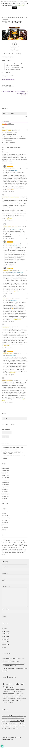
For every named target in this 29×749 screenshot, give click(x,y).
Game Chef (8, 86)
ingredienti (14, 547)
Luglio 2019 (5, 473)
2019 (10, 540)
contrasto (12, 542)
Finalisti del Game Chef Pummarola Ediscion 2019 (14, 456)
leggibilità (23, 547)
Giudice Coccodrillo (7, 380)
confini (9, 542)
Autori (3, 542)
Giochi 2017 (8, 85)
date (15, 542)
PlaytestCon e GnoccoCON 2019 (10, 449)
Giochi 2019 (5, 527)
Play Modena (4, 550)
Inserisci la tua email (6, 429)
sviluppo (13, 552)
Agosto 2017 (6, 496)
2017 (4, 86)
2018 (7, 540)
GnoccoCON (4, 547)
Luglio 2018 (5, 489)
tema (18, 552)
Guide (4, 529)
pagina (23, 549)
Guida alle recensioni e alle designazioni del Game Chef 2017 (21, 93)
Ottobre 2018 (6, 482)
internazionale (18, 547)
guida (10, 547)
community (6, 542)
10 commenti (5, 19)
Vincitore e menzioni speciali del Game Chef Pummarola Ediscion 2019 (12, 453)
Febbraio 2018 (6, 494)
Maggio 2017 (6, 503)
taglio (16, 552)
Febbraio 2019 (6, 480)
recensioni (4, 552)
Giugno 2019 (6, 475)
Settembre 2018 (6, 484)
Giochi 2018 (5, 525)
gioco (12, 86)
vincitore (22, 552)
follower (9, 545)
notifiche (20, 549)
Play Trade (17, 550)
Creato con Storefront (7, 739)
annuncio (19, 540)
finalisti (6, 545)
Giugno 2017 (6, 501)
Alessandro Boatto (13, 170)
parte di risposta (11, 249)
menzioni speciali (8, 549)
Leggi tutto (18, 700)
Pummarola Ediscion (22, 550)
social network (8, 552)
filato (2, 545)
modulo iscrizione (15, 549)
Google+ (7, 547)
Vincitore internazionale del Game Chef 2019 (13, 447)
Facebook (19, 542)
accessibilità (15, 540)
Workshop (3, 554)
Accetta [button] (14, 7)
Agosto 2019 (6, 470)
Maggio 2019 (6, 477)
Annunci (5, 513)
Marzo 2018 (5, 491)
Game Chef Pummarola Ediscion (20, 17)
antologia (23, 540)
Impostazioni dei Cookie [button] (20, 5)
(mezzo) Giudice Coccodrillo (10, 226)
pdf (25, 549)
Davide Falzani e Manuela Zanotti (16, 229)
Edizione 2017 (6, 515)
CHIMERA (5, 458)
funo (12, 545)
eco (16, 542)
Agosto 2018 (6, 487)
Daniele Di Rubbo (7, 168)
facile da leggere (24, 542)
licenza (3, 549)
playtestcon (12, 550)
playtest (8, 550)
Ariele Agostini (13, 355)
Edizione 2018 (6, 518)
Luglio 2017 (5, 498)
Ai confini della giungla (8, 91)
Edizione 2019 (6, 520)
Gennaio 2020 (6, 468)
